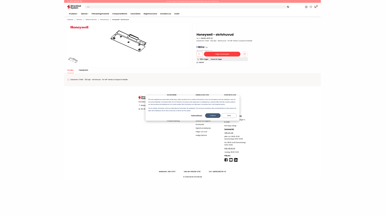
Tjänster (84, 14)
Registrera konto (150, 14)
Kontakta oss (165, 14)
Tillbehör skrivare (91, 19)
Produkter (73, 14)
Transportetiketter (119, 14)
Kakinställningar (196, 115)
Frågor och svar (201, 132)
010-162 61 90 (75, 1)
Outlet (176, 14)
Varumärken (135, 14)
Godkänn (213, 115)
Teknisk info (83, 70)
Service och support (203, 121)
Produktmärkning (173, 121)
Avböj (229, 115)
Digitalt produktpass (203, 128)
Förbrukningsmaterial (100, 14)
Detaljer (70, 70)
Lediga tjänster (201, 135)
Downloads (200, 124)
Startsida (70, 19)
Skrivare (79, 19)
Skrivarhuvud (104, 19)
